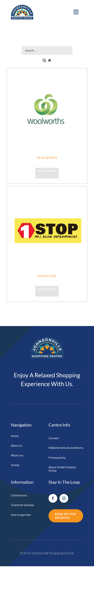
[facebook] (53, 498)
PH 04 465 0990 (47, 157)
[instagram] (63, 498)
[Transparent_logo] (22, 6)
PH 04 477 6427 (47, 276)
